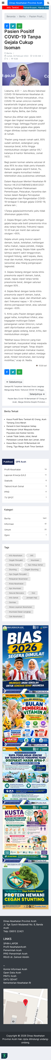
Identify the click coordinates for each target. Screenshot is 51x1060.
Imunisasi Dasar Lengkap (20, 612)
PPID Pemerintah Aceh (15, 953)
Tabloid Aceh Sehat (25, 486)
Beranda (11, 16)
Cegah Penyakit (16, 560)
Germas (12, 602)
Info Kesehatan (15, 555)
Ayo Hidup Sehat (35, 565)
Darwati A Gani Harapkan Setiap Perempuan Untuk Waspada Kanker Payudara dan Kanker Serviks (23, 429)
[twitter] (13, 26)
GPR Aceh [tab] (21, 461)
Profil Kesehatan (25, 469)
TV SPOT (25, 497)
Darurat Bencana (16, 593)
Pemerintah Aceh (12, 950)
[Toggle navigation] (3, 3)
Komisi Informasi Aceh (15, 969)
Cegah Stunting (31, 569)
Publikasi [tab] (8, 461)
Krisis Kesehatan (16, 583)
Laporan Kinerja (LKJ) (25, 475)
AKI (31, 555)
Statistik (25, 480)
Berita (22, 16)
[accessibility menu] (4, 1056)
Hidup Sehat (14, 565)
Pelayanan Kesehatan (18, 579)
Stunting (13, 569)
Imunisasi (35, 560)
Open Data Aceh (12, 972)
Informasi (25, 524)
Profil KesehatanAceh (14, 946)
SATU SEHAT (10, 979)
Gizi (33, 593)
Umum (25, 529)
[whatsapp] (19, 26)
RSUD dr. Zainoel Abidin (16, 957)
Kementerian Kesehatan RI (17, 982)
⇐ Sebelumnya (14, 381)
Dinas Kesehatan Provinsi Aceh (25, 2)
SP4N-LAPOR (10, 943)
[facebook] (6, 26)
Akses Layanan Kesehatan (20, 607)
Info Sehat (13, 597)
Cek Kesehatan (15, 616)
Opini (25, 535)
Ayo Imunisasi (15, 588)
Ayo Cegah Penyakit (18, 574)
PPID (25, 492)
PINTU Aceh (9, 976)
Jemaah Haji (31, 597)
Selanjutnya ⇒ (37, 394)
